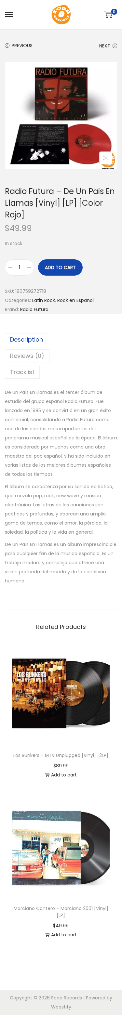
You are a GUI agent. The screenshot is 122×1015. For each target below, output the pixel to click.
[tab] (61, 339)
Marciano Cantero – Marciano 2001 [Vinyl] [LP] (61, 911)
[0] (108, 15)
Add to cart (60, 267)
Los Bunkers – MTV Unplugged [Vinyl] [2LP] (60, 755)
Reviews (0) (27, 356)
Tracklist (22, 372)
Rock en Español (75, 300)
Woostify (61, 1007)
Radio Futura (34, 309)
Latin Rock (43, 300)
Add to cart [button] (64, 775)
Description (26, 339)
